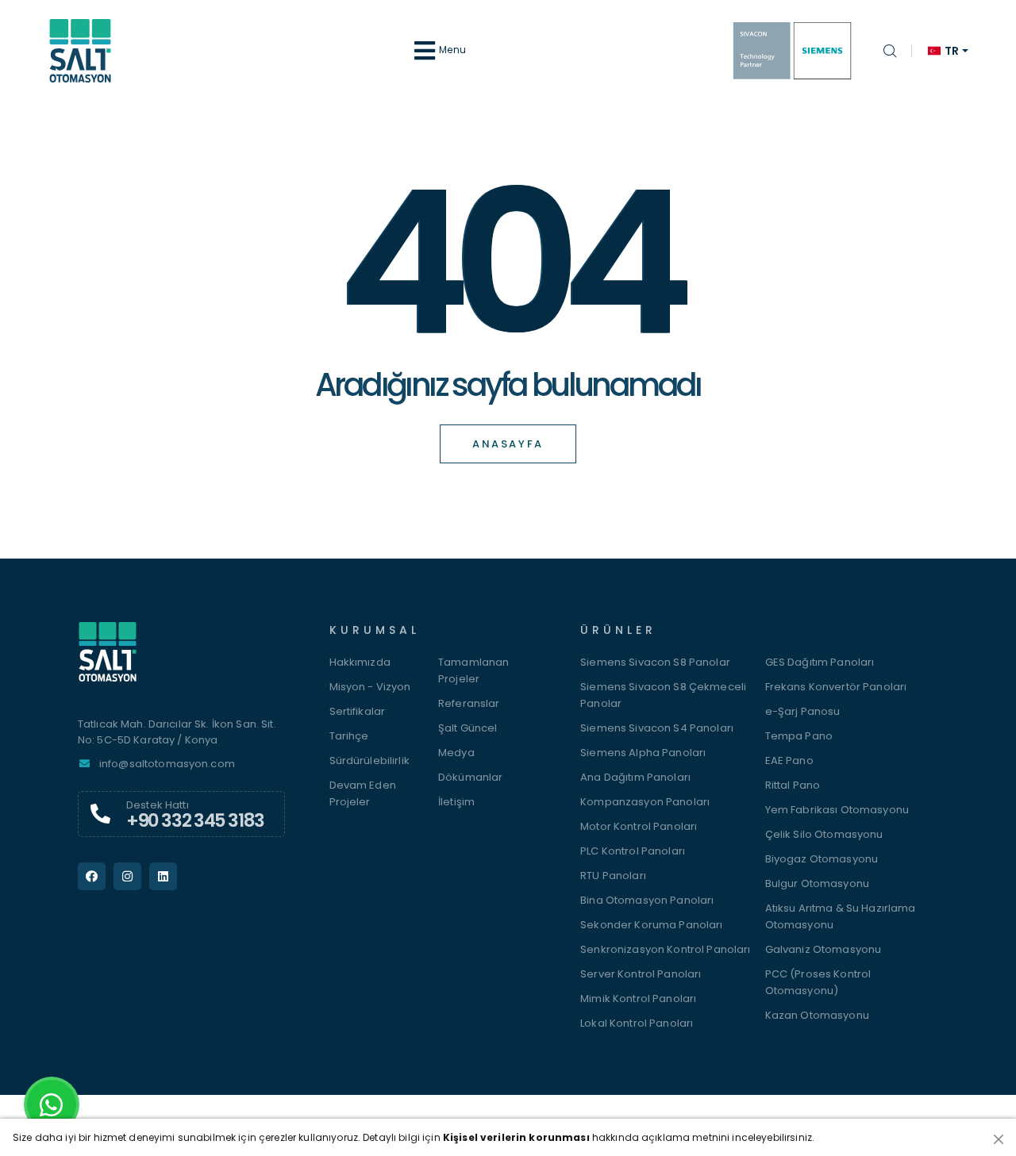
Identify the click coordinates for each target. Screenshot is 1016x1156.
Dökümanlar (470, 777)
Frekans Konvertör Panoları (836, 686)
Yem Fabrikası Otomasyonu (837, 809)
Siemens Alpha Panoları (643, 752)
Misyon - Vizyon (370, 686)
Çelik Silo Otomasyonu (824, 834)
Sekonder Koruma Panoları (651, 924)
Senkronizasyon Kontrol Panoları (665, 949)
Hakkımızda (360, 662)
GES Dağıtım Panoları (820, 662)
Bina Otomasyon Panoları (647, 900)
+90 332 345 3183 (195, 820)
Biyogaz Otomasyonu (822, 858)
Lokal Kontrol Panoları (636, 1023)
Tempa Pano (799, 735)
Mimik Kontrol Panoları (638, 998)
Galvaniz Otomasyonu (823, 949)
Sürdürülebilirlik (369, 760)
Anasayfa (508, 443)
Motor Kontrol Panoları (638, 826)
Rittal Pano (793, 785)
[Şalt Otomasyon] (181, 659)
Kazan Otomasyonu (817, 1015)
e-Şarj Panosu (803, 711)
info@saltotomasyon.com (167, 763)
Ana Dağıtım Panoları (635, 777)
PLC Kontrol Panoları (632, 850)
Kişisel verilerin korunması (516, 1137)
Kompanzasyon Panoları (645, 801)
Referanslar (469, 703)
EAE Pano (789, 760)
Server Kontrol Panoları (640, 973)
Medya (456, 752)
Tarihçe (349, 735)
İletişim (456, 801)
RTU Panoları (613, 875)
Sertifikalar (357, 711)
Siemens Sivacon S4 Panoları (656, 727)
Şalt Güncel (468, 727)
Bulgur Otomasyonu (817, 883)
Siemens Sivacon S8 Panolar (655, 662)
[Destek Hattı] (100, 814)
